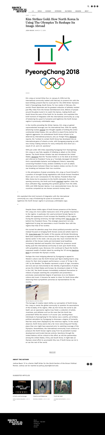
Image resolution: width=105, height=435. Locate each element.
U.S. (33, 11)
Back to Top (52, 352)
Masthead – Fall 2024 (39, 421)
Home (27, 15)
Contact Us (37, 423)
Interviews (58, 11)
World (40, 11)
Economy (48, 11)
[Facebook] (91, 6)
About (86, 11)
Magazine (78, 11)
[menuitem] (33, 11)
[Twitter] (94, 6)
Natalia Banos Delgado (19, 399)
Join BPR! (36, 425)
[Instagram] (97, 6)
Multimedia (68, 11)
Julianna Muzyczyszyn (59, 399)
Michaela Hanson (37, 399)
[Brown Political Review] (19, 7)
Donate (36, 426)
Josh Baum (30, 30)
